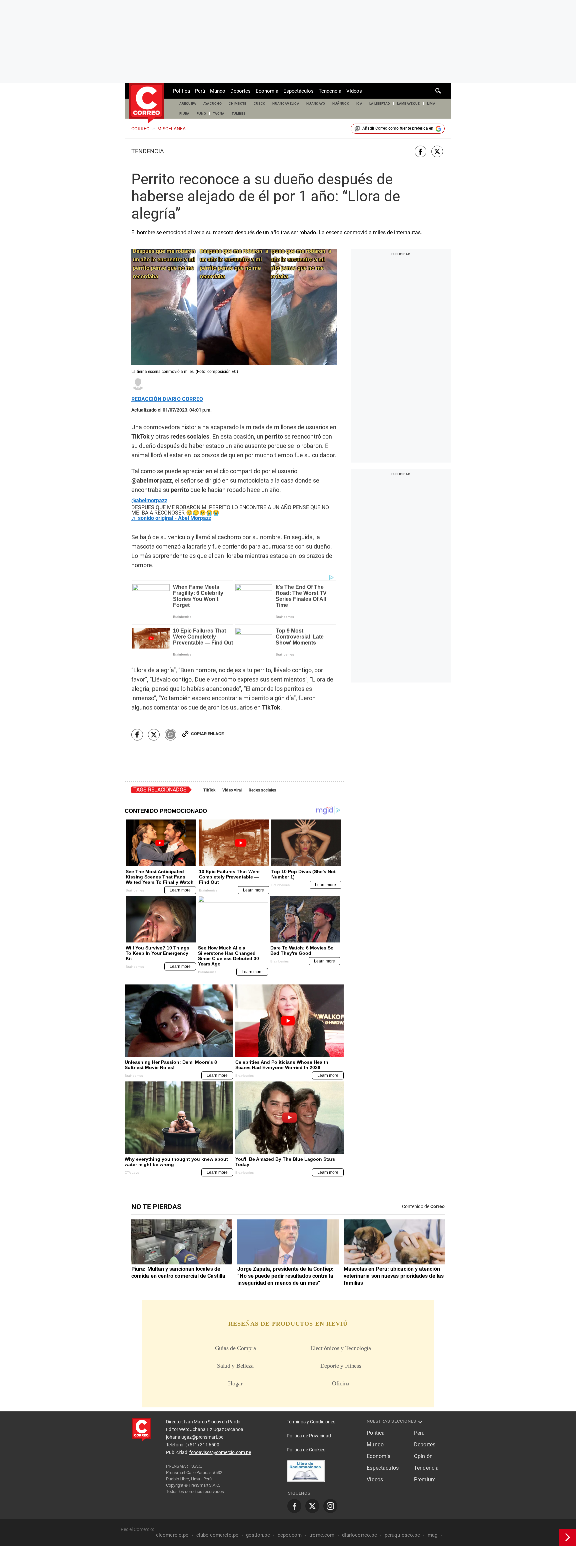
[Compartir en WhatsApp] (170, 735)
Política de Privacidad (309, 1435)
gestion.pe (258, 1535)
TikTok (209, 790)
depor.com (290, 1535)
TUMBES (239, 113)
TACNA (219, 113)
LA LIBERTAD (379, 103)
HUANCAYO (315, 103)
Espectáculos (298, 91)
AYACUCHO (212, 103)
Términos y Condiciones (311, 1421)
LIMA (431, 103)
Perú (200, 91)
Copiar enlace (207, 733)
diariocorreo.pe (359, 1535)
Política (181, 91)
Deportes (240, 91)
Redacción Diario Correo (167, 399)
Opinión (423, 1456)
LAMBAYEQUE (408, 103)
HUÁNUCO (340, 103)
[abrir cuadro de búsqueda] (438, 91)
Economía (267, 91)
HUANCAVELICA (285, 103)
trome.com (321, 1535)
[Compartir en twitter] (437, 151)
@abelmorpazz (149, 500)
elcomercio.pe (172, 1535)
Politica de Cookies (306, 1449)
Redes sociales (262, 790)
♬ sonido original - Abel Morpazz (171, 518)
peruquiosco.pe (402, 1535)
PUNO (201, 113)
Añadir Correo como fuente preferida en (397, 128)
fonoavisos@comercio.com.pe (220, 1452)
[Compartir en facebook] (420, 151)
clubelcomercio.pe (217, 1535)
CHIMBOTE (238, 103)
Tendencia (330, 91)
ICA (359, 103)
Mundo (217, 91)
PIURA (184, 113)
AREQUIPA (187, 103)
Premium (425, 1479)
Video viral (232, 790)
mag (432, 1535)
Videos (354, 91)
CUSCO (260, 103)
